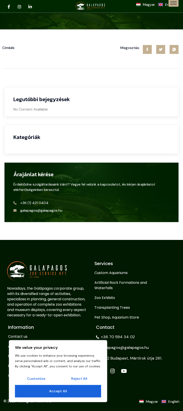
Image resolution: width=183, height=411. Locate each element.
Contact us (17, 336)
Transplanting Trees (112, 307)
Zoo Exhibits (104, 297)
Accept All (58, 391)
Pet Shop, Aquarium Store (116, 317)
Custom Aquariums (111, 272)
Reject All (79, 378)
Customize (36, 378)
